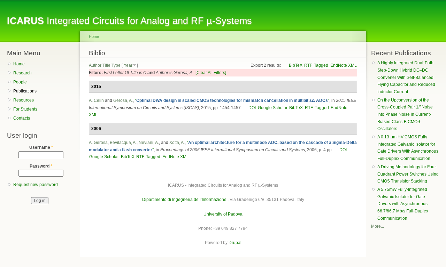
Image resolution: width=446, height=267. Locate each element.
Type (116, 65)
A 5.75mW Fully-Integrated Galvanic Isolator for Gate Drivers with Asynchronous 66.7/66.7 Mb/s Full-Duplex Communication (402, 204)
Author (95, 65)
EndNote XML (343, 65)
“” (232, 100)
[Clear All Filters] (210, 72)
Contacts (21, 118)
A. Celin (96, 100)
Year (128, 65)
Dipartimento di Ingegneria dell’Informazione (184, 199)
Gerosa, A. (123, 100)
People (20, 82)
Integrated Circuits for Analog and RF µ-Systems (129, 20)
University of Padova (223, 214)
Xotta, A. (177, 142)
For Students (25, 109)
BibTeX (295, 65)
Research (22, 73)
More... (377, 226)
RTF (308, 65)
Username (41, 147)
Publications (25, 91)
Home (19, 64)
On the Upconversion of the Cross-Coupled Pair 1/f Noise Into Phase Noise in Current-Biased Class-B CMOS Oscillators (405, 114)
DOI (252, 107)
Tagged (321, 65)
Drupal (235, 242)
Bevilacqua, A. (123, 142)
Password (41, 166)
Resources (23, 100)
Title (106, 65)
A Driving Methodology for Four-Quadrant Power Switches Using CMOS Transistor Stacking (408, 174)
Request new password (35, 184)
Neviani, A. (149, 142)
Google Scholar (272, 107)
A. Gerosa (98, 142)
